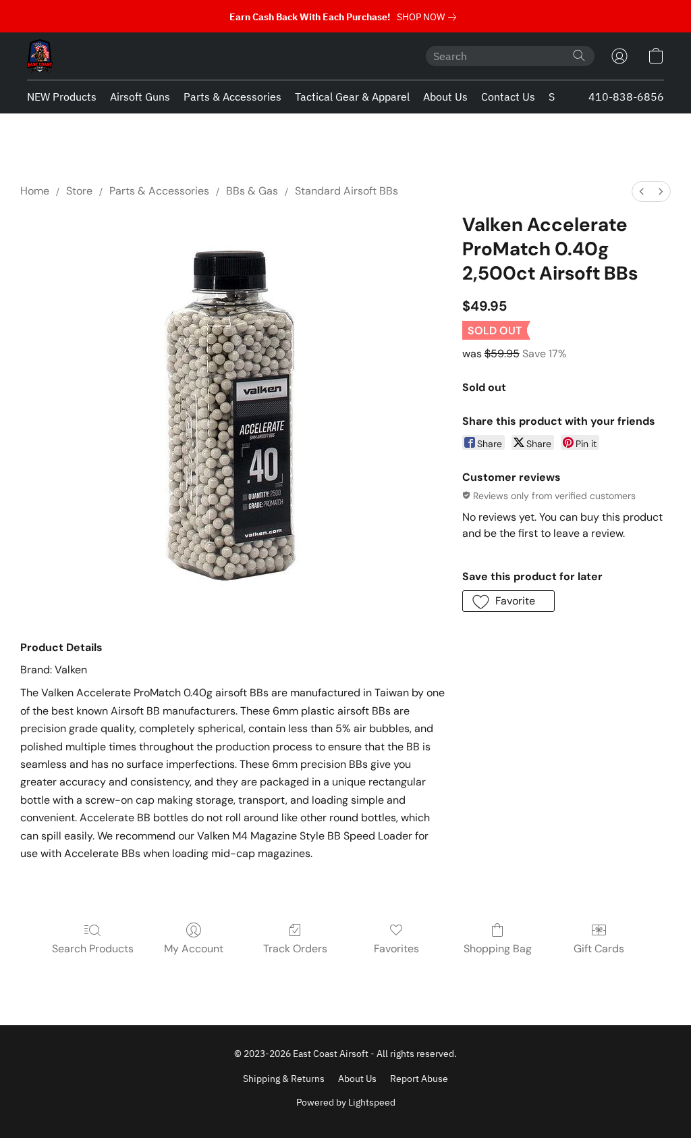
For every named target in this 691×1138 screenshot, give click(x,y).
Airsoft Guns (140, 96)
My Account (193, 948)
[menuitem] (641, 191)
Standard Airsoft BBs (346, 191)
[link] (429, 17)
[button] (40, 56)
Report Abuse (419, 1078)
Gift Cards (599, 948)
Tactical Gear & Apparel (352, 96)
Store (79, 191)
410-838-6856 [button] (626, 96)
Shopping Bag (498, 948)
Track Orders (295, 948)
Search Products (93, 948)
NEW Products (61, 96)
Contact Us (508, 96)
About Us (445, 96)
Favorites (396, 948)
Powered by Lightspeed (345, 1102)
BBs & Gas (252, 191)
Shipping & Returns (284, 1078)
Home (34, 191)
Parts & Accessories (232, 96)
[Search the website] (579, 55)
